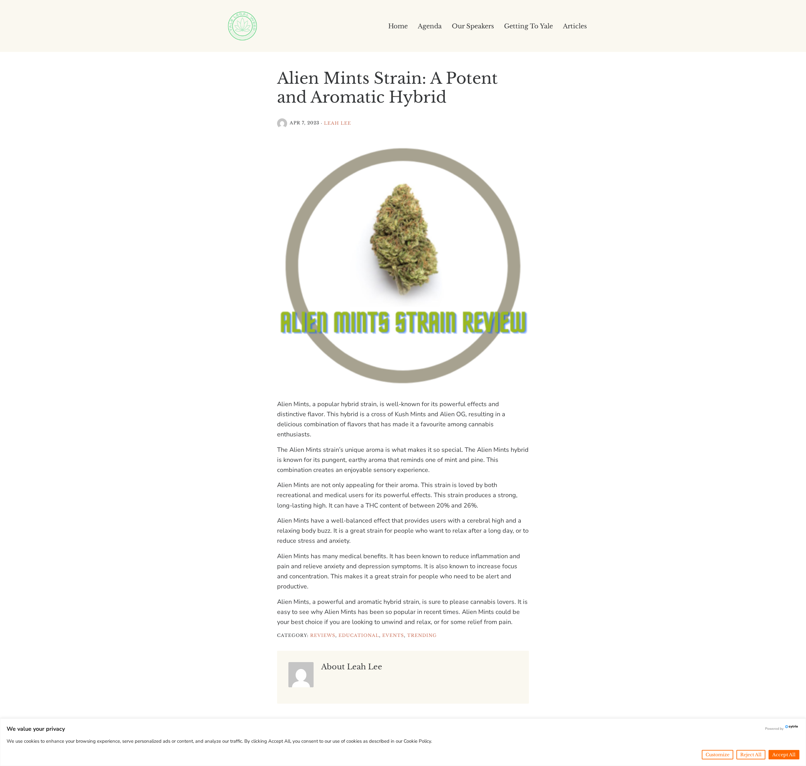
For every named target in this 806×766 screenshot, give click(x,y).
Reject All (751, 754)
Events (393, 635)
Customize (717, 754)
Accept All (784, 754)
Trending (422, 635)
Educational (358, 635)
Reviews (322, 635)
